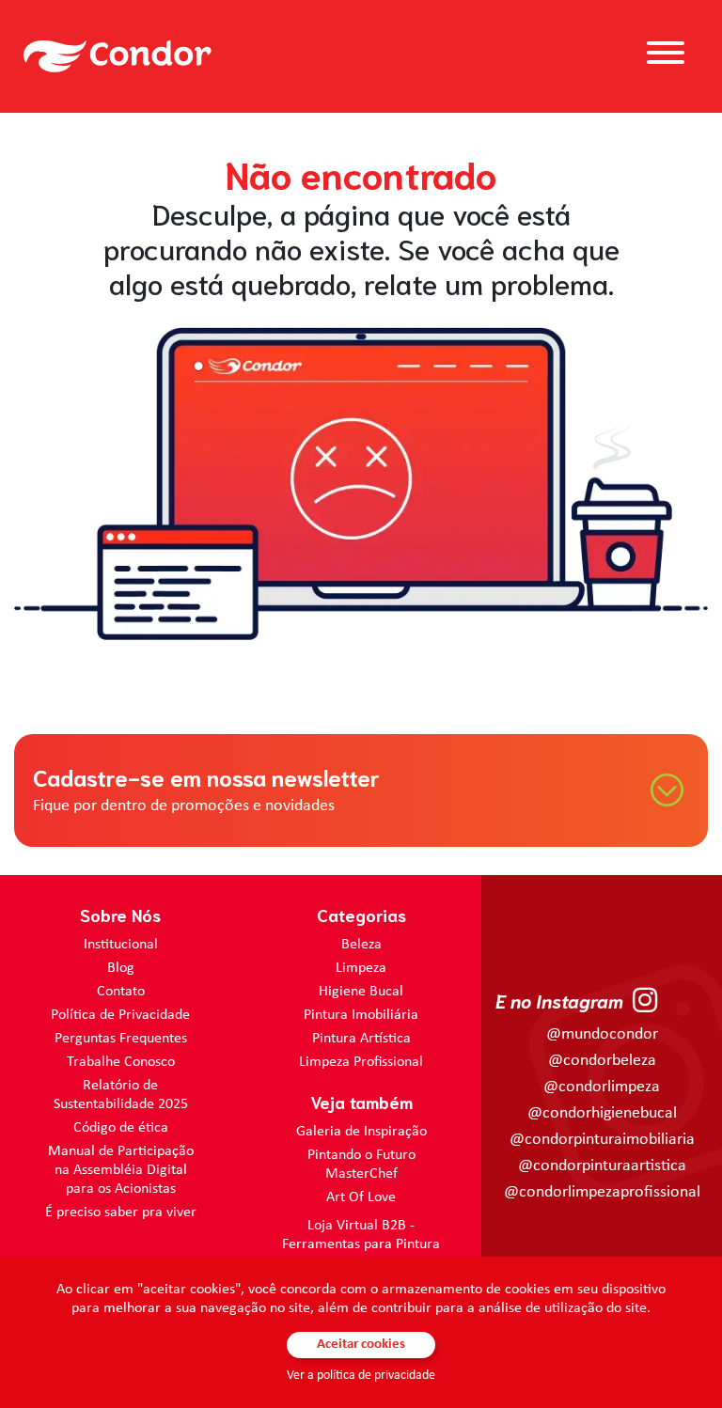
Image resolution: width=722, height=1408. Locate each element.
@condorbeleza (602, 1061)
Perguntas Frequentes (121, 1038)
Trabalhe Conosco (121, 1062)
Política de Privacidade (120, 1015)
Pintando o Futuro (361, 1155)
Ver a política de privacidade (361, 1376)
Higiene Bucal (361, 991)
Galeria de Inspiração (361, 1131)
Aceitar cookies (361, 1345)
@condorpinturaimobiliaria (602, 1140)
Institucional (121, 944)
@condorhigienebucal (602, 1113)
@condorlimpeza (601, 1087)
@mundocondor (602, 1034)
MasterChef (361, 1173)
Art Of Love (361, 1197)
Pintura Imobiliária (361, 1015)
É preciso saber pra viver (120, 1212)
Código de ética (120, 1127)
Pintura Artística (361, 1038)
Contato (121, 991)
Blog (120, 968)
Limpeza (361, 968)
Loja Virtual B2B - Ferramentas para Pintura (361, 1235)
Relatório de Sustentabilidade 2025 (121, 1095)
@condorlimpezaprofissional (602, 1192)
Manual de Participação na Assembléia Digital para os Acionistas (121, 1170)
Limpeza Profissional (361, 1062)
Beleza (361, 944)
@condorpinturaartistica (602, 1166)
